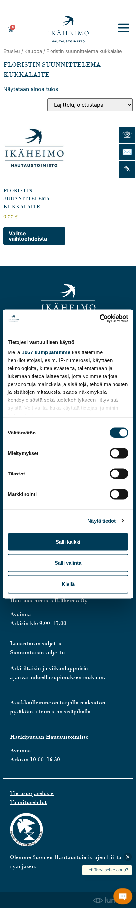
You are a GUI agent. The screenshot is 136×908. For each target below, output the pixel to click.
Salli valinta (68, 562)
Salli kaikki (68, 541)
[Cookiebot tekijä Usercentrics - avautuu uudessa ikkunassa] (99, 318)
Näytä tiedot (101, 521)
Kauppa (33, 51)
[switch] (119, 453)
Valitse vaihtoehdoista (28, 236)
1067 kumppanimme (46, 352)
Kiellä (68, 584)
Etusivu (11, 51)
